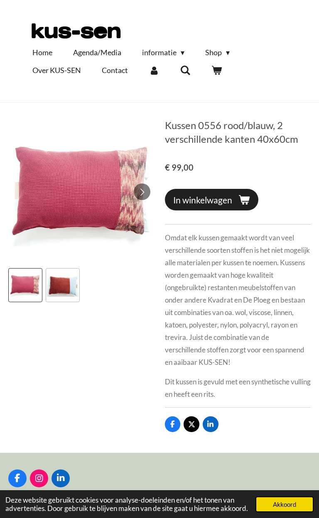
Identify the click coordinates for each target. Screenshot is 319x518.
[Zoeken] (185, 70)
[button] (25, 285)
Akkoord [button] (284, 504)
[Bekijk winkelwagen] (216, 70)
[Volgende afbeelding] (142, 191)
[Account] (153, 70)
